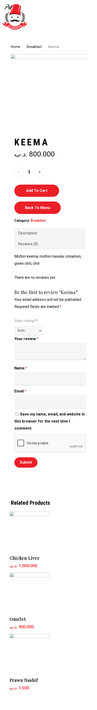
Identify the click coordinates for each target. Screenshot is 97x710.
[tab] (50, 233)
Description (27, 233)
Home (15, 47)
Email (20, 391)
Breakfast (34, 47)
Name (20, 368)
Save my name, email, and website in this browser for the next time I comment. (49, 421)
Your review (26, 339)
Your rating (25, 320)
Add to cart (36, 190)
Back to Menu (37, 208)
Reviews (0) (28, 244)
